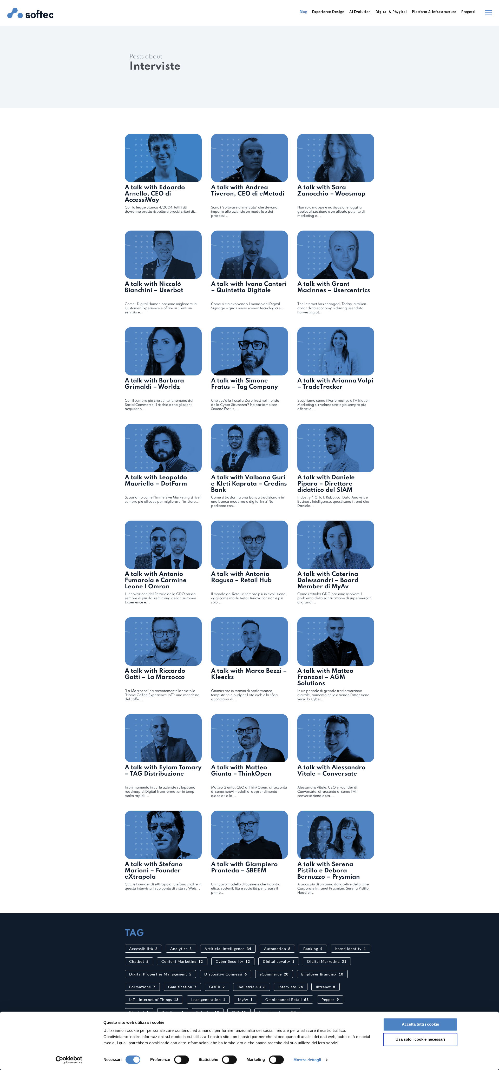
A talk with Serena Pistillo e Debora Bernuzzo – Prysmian (328, 871)
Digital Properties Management (160, 974)
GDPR (217, 987)
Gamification (182, 987)
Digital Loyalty (278, 961)
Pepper (330, 999)
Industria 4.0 (252, 987)
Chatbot (139, 961)
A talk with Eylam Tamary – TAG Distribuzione (163, 771)
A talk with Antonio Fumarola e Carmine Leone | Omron (156, 580)
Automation (277, 948)
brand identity (350, 948)
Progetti (468, 12)
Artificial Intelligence (228, 948)
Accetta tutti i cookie (420, 1024)
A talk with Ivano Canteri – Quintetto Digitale (249, 287)
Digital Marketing (327, 961)
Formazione (142, 987)
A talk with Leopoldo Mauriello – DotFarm (156, 481)
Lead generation (208, 999)
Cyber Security (233, 961)
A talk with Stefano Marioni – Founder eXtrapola (154, 871)
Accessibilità (143, 948)
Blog (303, 12)
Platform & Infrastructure (434, 12)
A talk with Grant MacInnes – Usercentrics (333, 287)
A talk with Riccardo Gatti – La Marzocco (155, 674)
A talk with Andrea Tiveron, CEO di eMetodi (247, 191)
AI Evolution (360, 12)
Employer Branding (322, 974)
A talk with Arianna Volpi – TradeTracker (335, 384)
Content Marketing (182, 961)
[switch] (181, 1059)
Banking (313, 948)
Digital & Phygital (391, 12)
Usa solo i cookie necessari (420, 1039)
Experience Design (328, 12)
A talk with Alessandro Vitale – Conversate (331, 771)
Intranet (325, 987)
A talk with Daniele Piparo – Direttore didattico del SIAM (326, 484)
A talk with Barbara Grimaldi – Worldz (154, 384)
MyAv (245, 999)
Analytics (181, 948)
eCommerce (274, 974)
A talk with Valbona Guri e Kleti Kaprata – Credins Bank (249, 484)
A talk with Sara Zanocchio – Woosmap (331, 191)
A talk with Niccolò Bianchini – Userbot (154, 287)
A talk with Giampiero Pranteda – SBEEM (244, 868)
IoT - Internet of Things (154, 999)
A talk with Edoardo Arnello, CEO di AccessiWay (155, 194)
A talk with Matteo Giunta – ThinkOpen (241, 771)
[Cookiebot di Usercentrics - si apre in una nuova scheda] (69, 1060)
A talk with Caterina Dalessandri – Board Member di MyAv (327, 580)
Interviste (290, 987)
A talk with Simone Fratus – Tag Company (244, 384)
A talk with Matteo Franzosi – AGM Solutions (325, 677)
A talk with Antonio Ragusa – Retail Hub (241, 577)
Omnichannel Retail (287, 999)
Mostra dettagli (307, 1060)
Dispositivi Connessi (225, 974)
